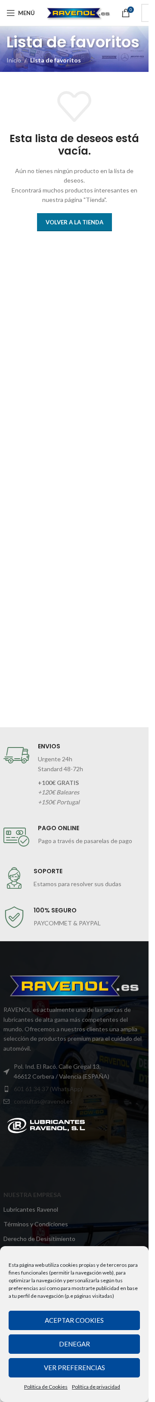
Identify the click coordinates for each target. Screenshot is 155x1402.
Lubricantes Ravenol (30, 1209)
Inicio (13, 60)
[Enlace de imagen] (46, 1124)
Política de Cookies (46, 1386)
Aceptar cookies (74, 1320)
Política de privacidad (96, 1386)
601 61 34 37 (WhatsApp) (48, 1088)
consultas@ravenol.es (43, 1101)
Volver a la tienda (74, 222)
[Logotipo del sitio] (78, 12)
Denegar (74, 1344)
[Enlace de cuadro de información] (74, 774)
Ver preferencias (74, 1367)
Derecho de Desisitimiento (39, 1238)
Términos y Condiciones (35, 1224)
